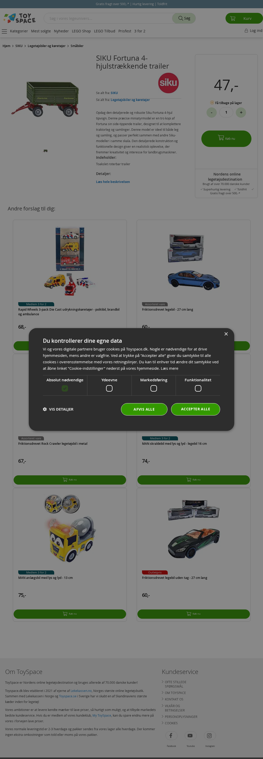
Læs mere (169, 368)
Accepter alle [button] (195, 408)
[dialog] (131, 379)
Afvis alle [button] (144, 409)
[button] (58, 409)
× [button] (226, 334)
